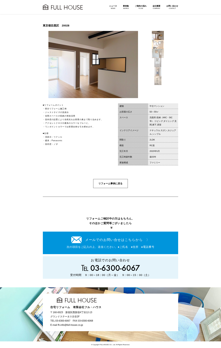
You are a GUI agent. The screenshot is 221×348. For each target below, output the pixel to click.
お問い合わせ (172, 7)
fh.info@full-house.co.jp (70, 325)
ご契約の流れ (141, 7)
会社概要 (156, 7)
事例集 (126, 7)
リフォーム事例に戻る (110, 183)
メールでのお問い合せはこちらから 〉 (117, 240)
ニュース (113, 7)
